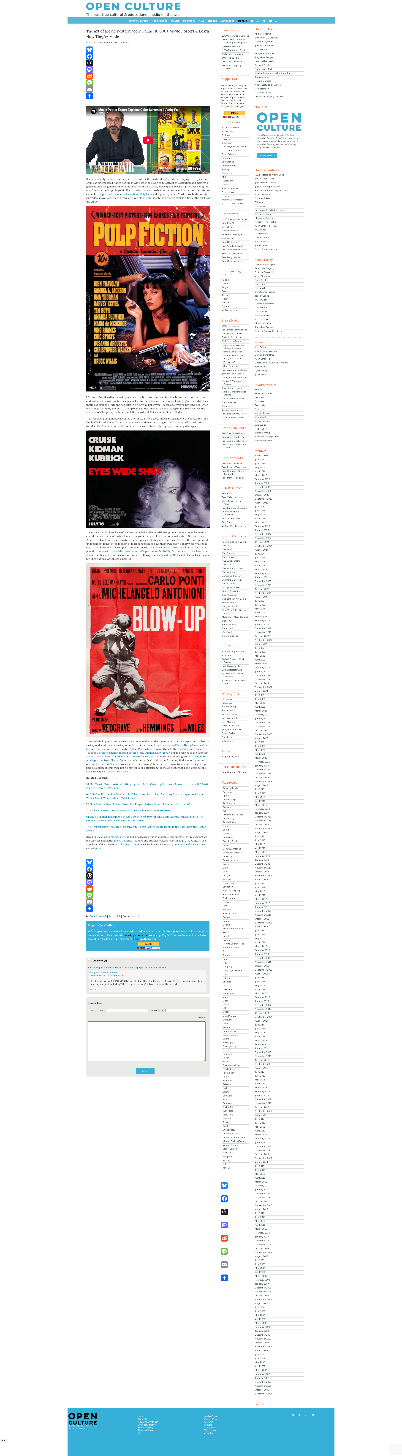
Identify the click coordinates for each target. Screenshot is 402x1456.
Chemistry (227, 142)
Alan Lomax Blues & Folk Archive (235, 682)
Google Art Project (231, 587)
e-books (227, 879)
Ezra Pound (261, 233)
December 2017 (263, 863)
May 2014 (260, 1032)
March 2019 (261, 805)
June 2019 (260, 793)
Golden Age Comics (232, 410)
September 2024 (263, 545)
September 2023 (263, 593)
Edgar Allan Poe (230, 366)
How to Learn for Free (234, 943)
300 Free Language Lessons (232, 67)
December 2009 (263, 1240)
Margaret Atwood (231, 729)
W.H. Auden (261, 299)
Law (225, 974)
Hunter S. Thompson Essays (232, 383)
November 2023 (263, 585)
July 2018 (259, 836)
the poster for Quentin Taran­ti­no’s (126, 194)
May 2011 (260, 1173)
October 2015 (262, 965)
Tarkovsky (260, 405)
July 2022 (259, 648)
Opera (226, 1038)
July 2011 (259, 1166)
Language (228, 966)
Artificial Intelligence (233, 814)
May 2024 (260, 561)
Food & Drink (229, 913)
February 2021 (262, 714)
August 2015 (261, 973)
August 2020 (261, 738)
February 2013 (262, 1091)
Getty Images (229, 594)
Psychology (228, 192)
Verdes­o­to (113, 197)
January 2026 (262, 483)
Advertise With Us (267, 155)
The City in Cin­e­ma (130, 844)
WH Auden (260, 347)
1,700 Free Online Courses (235, 35)
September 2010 (263, 1205)
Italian (225, 298)
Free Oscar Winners (232, 261)
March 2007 (261, 1370)
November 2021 (263, 679)
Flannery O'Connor (264, 218)
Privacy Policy (145, 1427)
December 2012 (263, 1099)
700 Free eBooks (230, 326)
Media (226, 1004)
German (226, 295)
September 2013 (263, 1064)
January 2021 (262, 718)
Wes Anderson (262, 420)
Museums (227, 1019)
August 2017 (261, 879)
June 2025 (260, 510)
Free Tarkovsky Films (233, 253)
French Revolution (231, 591)
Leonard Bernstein (264, 61)
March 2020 (261, 757)
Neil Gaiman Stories (232, 341)
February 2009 (262, 1279)
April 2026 (260, 471)
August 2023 (261, 596)
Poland (121, 756)
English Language (232, 890)
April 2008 (260, 1319)
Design (226, 875)
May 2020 (260, 750)
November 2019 (263, 773)
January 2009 (262, 1283)
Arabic (225, 279)
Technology (229, 1107)
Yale (225, 1164)
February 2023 (262, 620)
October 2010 (262, 1201)
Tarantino (260, 397)
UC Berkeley (229, 1129)
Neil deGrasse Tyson (265, 264)
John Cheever (262, 245)
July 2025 (259, 506)
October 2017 (262, 871)
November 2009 (263, 1244)
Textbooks (210, 1430)
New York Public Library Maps (234, 611)
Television (228, 1114)
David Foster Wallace (266, 249)
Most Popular (229, 1016)
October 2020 (262, 730)
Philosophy (227, 180)
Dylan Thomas (262, 237)
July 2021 (259, 695)
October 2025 (262, 494)
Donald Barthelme (264, 303)
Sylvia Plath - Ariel (264, 178)
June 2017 (260, 887)
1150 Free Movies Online (234, 219)
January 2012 (262, 1142)
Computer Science (231, 150)
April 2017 (260, 895)
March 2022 (261, 663)
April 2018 (260, 848)
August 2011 (261, 1162)
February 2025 (262, 526)
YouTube (227, 1167)
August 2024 (261, 549)
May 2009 (260, 1268)
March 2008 (261, 1323)
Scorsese (259, 401)
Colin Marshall (98, 916)
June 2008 (260, 1311)
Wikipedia (228, 1156)
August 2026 (261, 455)
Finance (227, 909)
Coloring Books (230, 635)
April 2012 (260, 1130)
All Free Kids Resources (234, 526)
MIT (224, 1008)
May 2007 (260, 1362)
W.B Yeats (260, 229)
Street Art (227, 620)
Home (141, 1416)
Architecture (229, 803)
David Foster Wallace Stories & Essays (233, 346)
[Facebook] (148, 56)
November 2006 (263, 1385)
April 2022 (260, 659)
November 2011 (263, 1150)
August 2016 (261, 926)
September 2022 (263, 640)
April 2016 (260, 942)
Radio (226, 1076)
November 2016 (263, 914)
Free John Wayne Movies (235, 249)
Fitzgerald (227, 702)
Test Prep (227, 522)
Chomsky (227, 406)
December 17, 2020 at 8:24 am (107, 975)
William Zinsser (230, 714)
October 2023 (262, 589)
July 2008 (259, 1307)
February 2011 (262, 1185)
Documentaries (230, 230)
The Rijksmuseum (231, 553)
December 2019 (263, 769)
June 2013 (260, 1075)
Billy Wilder (228, 740)
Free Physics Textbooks (234, 467)
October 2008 (262, 1295)
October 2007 (262, 1342)
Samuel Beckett (263, 315)
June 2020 (260, 746)
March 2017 (261, 899)
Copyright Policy (147, 1424)
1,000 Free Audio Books (234, 50)
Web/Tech (228, 1152)
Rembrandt (228, 628)
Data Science (229, 154)
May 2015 (260, 985)
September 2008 (263, 1299)
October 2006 (262, 1389)
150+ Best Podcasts (232, 54)
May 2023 (260, 608)
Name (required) (155, 1010)
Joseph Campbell (264, 45)
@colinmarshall (181, 844)
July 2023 (259, 600)
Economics (227, 158)
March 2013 (261, 1087)
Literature (227, 173)
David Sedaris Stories (233, 398)
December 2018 (263, 816)
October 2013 (262, 1060)
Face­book (200, 844)
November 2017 (263, 867)
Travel (226, 1122)
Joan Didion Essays (232, 388)
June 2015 (260, 981)
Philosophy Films (263, 440)
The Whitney (228, 572)
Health (226, 936)
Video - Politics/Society (234, 1141)
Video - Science (231, 1145)
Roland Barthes (263, 80)
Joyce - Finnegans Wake (267, 186)
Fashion (227, 902)
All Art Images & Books (234, 541)
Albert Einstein (262, 194)
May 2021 (260, 702)
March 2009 (261, 1276)
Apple (226, 795)
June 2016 (260, 934)
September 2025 (263, 498)
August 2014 (261, 1020)
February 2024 (262, 573)
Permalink (115, 916)
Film (94, 42)
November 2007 (263, 1338)
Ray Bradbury (229, 710)
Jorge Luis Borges (264, 57)
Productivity (229, 1069)
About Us (143, 1419)
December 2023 (263, 581)
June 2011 (260, 1170)
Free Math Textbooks (233, 477)
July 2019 (259, 789)
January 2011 (262, 1189)
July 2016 (259, 930)
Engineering (228, 161)
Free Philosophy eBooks (234, 329)
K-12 (225, 962)
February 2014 (262, 1044)
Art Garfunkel (262, 319)
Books (226, 829)
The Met (226, 545)
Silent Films (228, 226)
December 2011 (263, 1146)
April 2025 (260, 518)
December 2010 (263, 1193)
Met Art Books (229, 602)
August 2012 (261, 1115)
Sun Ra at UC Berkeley (266, 37)
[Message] (148, 82)
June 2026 (260, 463)
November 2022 (263, 632)
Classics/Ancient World (234, 146)
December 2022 (263, 628)
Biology (226, 135)
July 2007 (259, 1354)
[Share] (148, 96)
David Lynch (261, 409)
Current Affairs (230, 860)
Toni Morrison (229, 721)
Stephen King (229, 402)
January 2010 (262, 1236)
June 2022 (260, 651)
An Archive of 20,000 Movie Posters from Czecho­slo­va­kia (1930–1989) (128, 810)
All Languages (229, 310)
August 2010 (261, 1209)
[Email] (148, 89)
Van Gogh (227, 632)
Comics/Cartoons (232, 848)
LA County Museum (232, 575)
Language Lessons (232, 970)
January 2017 (262, 907)
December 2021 (263, 675)
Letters (226, 978)
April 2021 (260, 706)
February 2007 (262, 1374)
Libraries (227, 981)
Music (225, 1023)
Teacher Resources (232, 518)
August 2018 (261, 832)
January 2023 (262, 624)
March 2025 (261, 522)
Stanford (227, 1103)
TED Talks (228, 1110)
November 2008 (263, 1291)
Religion (226, 196)
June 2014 (260, 1028)
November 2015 (263, 962)
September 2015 (263, 969)
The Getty (227, 549)
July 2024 (259, 553)
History (225, 169)
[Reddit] (148, 76)
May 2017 (260, 891)
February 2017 (262, 903)
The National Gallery (232, 568)
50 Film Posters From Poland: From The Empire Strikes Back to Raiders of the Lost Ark (138, 804)
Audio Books (229, 822)
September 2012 (263, 1111)
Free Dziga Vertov (231, 257)
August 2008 (261, 1303)
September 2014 (263, 1016)
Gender (226, 921)
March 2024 (261, 569)
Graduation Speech (233, 928)
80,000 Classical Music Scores (233, 661)
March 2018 (261, 852)
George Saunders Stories (235, 377)
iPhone (226, 955)
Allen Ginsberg (262, 276)
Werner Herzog (263, 413)
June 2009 (260, 1264)
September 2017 (263, 875)
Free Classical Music (232, 666)
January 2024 (262, 577)
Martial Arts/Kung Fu (232, 234)
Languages (210, 1427)
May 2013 (260, 1079)
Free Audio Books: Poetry (235, 440)
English (225, 287)
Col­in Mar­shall (112, 836)
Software (227, 1095)
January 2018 (262, 859)
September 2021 (263, 687)
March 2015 (261, 993)
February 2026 (262, 479)
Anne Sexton (261, 241)
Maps (225, 997)
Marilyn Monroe (263, 323)
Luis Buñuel (260, 424)
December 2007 (263, 1334)
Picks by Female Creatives (268, 331)
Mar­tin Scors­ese (118, 771)
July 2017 (259, 883)
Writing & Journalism (232, 199)
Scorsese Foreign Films (267, 436)
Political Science (230, 188)
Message (201, 1017)
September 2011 (263, 1158)
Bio (139, 1433)
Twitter (226, 1126)
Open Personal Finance (234, 772)
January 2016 (262, 954)
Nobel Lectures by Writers (268, 84)
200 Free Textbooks (232, 61)
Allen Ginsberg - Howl (266, 225)
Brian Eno (260, 284)
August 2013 (261, 1067)
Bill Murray (260, 202)
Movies (208, 1424)
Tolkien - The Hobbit (265, 221)
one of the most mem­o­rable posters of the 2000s (140, 551)
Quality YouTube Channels (230, 513)
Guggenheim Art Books (234, 598)
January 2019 (262, 812)
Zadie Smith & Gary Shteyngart (271, 362)
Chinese (226, 283)
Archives (227, 807)
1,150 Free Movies (231, 46)
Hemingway (228, 699)
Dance (226, 864)
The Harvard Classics (233, 333)
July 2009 (259, 1260)
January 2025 (262, 530)
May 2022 (260, 655)
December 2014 (263, 1005)
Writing (226, 1160)
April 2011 (260, 1177)
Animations (228, 238)
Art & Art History (230, 127)
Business (226, 139)
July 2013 (259, 1071)
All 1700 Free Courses (233, 203)
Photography (229, 1046)
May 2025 (260, 514)
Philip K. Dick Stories (232, 337)
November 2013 (263, 1056)
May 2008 (260, 1315)
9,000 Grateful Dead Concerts (232, 675)
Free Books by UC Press (234, 413)
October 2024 (262, 542)
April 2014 (260, 1036)
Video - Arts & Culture (234, 1137)
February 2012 (262, 1138)
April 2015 (260, 989)
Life (224, 985)
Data (225, 867)
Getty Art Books (230, 606)
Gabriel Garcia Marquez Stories (234, 393)
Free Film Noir (229, 223)
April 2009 (260, 1272)
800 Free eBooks (230, 57)
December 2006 (263, 1381)
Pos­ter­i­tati (144, 748)
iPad (225, 951)
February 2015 (262, 997)
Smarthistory (229, 624)
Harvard (227, 932)
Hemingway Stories (232, 351)
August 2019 (261, 785)
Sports (226, 1099)
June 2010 (260, 1217)
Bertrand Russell (263, 92)
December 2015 (263, 958)
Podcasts (227, 1054)
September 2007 (263, 1346)
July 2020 (259, 742)
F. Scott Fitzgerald (264, 272)
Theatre (227, 1118)
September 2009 (263, 1252)
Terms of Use (145, 1430)
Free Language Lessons (234, 507)
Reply (92, 989)
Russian (226, 302)
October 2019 (262, 777)
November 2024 (263, 538)
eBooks (208, 1433)
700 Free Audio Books (233, 433)
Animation (228, 791)
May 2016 (260, 938)
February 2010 (262, 1232)
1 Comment (124, 42)
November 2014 (263, 1009)
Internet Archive (231, 947)
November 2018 (263, 820)
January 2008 (262, 1330)
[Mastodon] (148, 69)
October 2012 (262, 1107)
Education (228, 886)
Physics (226, 184)
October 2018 (262, 824)
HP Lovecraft (228, 362)
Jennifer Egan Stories (233, 373)
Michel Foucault (263, 33)
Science (227, 1091)
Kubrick (258, 389)
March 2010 (261, 1228)
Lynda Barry (261, 370)
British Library (229, 583)
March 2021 (261, 710)
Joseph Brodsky (263, 295)
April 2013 (260, 1083)
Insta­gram (95, 848)
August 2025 (261, 502)
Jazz (225, 959)
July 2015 (259, 977)
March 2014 (261, 1040)
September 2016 (263, 922)
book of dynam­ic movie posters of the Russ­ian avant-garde (134, 752)
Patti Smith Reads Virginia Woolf (272, 190)
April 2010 (260, 1224)
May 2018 (260, 844)
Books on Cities (123, 840)
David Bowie (261, 311)
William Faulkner (263, 214)
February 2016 (262, 950)
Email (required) (97, 1010)
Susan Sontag (262, 432)
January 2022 (262, 671)
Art (224, 810)
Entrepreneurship (231, 894)
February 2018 (262, 856)
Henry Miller (261, 288)
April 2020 (260, 753)
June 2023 (260, 604)
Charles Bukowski (264, 198)
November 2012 (263, 1103)
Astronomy (228, 131)
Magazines (228, 993)
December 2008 (263, 1287)
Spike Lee (260, 366)
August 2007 (261, 1350)
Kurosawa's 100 (263, 393)
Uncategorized (230, 1133)
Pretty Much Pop (231, 1065)
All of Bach (227, 655)
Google (226, 924)
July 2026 (259, 459)
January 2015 (262, 1001)
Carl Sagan (261, 49)
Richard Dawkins (263, 65)
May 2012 (260, 1126)
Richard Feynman (264, 41)
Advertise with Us (148, 1421)
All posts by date (230, 756)
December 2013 (263, 1052)
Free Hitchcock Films (232, 242)
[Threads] (148, 63)
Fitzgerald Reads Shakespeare (271, 210)
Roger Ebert (261, 428)
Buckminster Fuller (264, 69)
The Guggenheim (231, 560)
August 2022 (261, 644)
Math (224, 177)
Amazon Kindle (230, 788)
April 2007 (260, 1366)
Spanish (226, 306)
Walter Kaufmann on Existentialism (273, 73)
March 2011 (261, 1181)
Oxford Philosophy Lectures (269, 96)
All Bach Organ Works (233, 651)
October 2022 (262, 636)
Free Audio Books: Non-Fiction (234, 446)
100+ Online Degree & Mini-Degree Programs (234, 41)
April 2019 (260, 801)
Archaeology (229, 799)
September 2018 (263, 828)
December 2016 (263, 910)
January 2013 (262, 1095)
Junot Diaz (260, 374)
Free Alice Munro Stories (234, 369)
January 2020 (262, 765)
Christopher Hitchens (266, 291)
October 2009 (262, 1248)
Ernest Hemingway (264, 268)
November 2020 (263, 726)
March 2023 (261, 616)
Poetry (226, 1057)
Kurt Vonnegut (229, 718)
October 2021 (262, 683)
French (225, 291)
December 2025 (263, 487)
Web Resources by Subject (231, 503)
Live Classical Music (232, 669)
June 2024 (260, 557)
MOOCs (227, 1012)
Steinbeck (227, 737)
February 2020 (262, 761)
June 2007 (260, 1358)
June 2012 (260, 1122)
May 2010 (260, 1221)
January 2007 (262, 1378)
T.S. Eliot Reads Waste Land (269, 174)
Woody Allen (261, 417)
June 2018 (260, 840)
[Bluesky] (148, 49)
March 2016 (261, 946)
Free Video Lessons (232, 497)
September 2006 (263, 1393)
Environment (228, 165)
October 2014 (262, 1013)
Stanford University (232, 579)
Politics (226, 1061)
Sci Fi (225, 1088)
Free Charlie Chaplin (232, 245)
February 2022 (262, 667)
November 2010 (263, 1197)
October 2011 (262, 1154)
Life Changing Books (232, 417)
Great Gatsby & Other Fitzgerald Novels (233, 357)
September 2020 (263, 734)
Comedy (227, 845)
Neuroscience (229, 1031)
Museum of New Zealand (235, 616)
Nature (226, 1027)
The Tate (226, 564)
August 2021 (261, 691)
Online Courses (230, 1035)
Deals (225, 871)
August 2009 (261, 1256)
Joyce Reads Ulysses (265, 182)
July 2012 (259, 1119)
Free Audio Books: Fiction (235, 437)
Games (226, 917)
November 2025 (263, 491)
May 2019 (260, 797)
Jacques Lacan (262, 77)
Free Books (228, 493)
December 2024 (263, 534)
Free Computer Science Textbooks (234, 472)
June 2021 (260, 699)
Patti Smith (260, 280)
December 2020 (263, 722)
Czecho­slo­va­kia (140, 756)
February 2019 (262, 808)
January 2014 (262, 1048)
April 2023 (260, 612)
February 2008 (262, 1327)
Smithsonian (228, 557)
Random (227, 1080)
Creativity (227, 856)
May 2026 (260, 467)
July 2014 (259, 1024)
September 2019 (263, 781)
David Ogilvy (228, 733)
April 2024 (260, 565)
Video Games (230, 1148)
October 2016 (262, 918)
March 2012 (261, 1134)
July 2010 (259, 1213)
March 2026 (261, 475)
